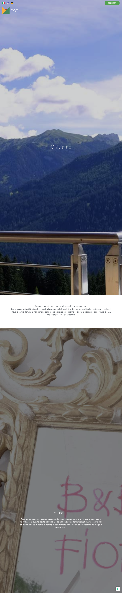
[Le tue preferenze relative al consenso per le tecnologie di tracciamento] (118, 589)
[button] (116, 10)
